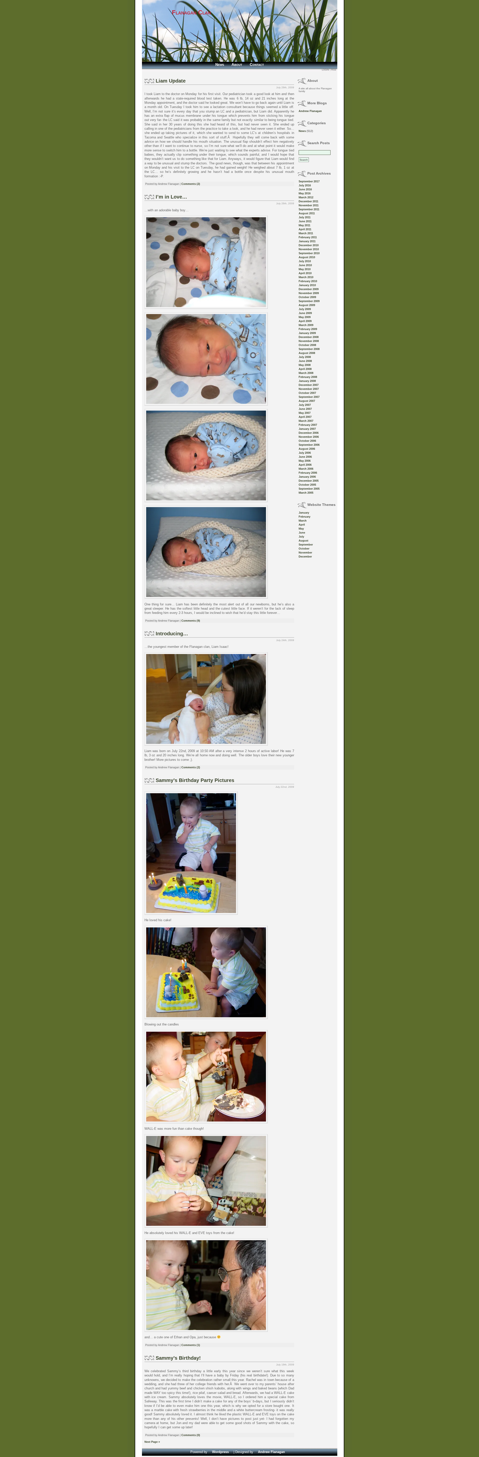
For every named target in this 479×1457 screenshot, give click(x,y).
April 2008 (305, 368)
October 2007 (307, 392)
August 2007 (307, 400)
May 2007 (305, 412)
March (303, 520)
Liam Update (171, 81)
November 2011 (309, 205)
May (301, 528)
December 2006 (309, 432)
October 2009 (307, 297)
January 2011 (307, 241)
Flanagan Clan (191, 12)
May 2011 (304, 225)
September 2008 (309, 348)
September (306, 544)
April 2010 (305, 273)
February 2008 (308, 376)
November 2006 (309, 436)
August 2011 (307, 213)
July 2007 (305, 404)
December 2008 (309, 337)
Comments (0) (190, 1435)
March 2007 (306, 420)
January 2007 (307, 428)
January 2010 (307, 285)
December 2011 (308, 201)
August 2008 (307, 352)
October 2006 (307, 440)
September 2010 (309, 253)
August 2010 (307, 257)
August (303, 540)
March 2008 (306, 372)
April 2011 (305, 229)
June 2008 (305, 360)
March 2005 (306, 492)
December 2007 (309, 384)
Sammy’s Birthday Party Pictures (195, 780)
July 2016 (305, 185)
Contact (257, 64)
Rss (333, 70)
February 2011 (308, 237)
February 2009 (308, 329)
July (301, 536)
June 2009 (305, 313)
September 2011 (309, 209)
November (305, 552)
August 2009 (307, 305)
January (304, 512)
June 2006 (305, 456)
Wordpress (220, 1452)
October (304, 548)
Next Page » (152, 1441)
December (305, 556)
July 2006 (305, 452)
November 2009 (309, 293)
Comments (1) (190, 1345)
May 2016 (305, 193)
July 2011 (305, 217)
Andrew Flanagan (310, 111)
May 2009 (305, 317)
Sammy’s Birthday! (178, 1358)
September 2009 (309, 301)
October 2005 (307, 484)
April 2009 (305, 321)
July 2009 (305, 309)
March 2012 (306, 197)
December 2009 (309, 289)
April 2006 (305, 464)
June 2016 (305, 189)
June (302, 532)
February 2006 (308, 472)
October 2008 (307, 344)
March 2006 (306, 468)
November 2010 (309, 249)
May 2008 (305, 364)
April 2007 (305, 416)
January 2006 (307, 476)
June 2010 (305, 265)
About (237, 64)
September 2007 (309, 396)
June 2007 (305, 408)
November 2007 (309, 388)
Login (325, 70)
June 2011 (305, 221)
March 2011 (306, 233)
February (304, 516)
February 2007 (308, 424)
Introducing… (172, 633)
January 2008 (307, 380)
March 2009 (306, 325)
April (302, 524)
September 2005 (309, 488)
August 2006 (307, 448)
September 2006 (309, 444)
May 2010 (305, 269)
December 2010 (309, 245)
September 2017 (309, 181)
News (219, 64)
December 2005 (309, 480)
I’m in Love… (171, 197)
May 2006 (305, 460)
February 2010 (308, 281)
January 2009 (307, 333)
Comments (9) (190, 620)
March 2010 (306, 277)
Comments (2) (190, 183)
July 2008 (305, 356)
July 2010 (305, 261)
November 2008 (309, 340)
